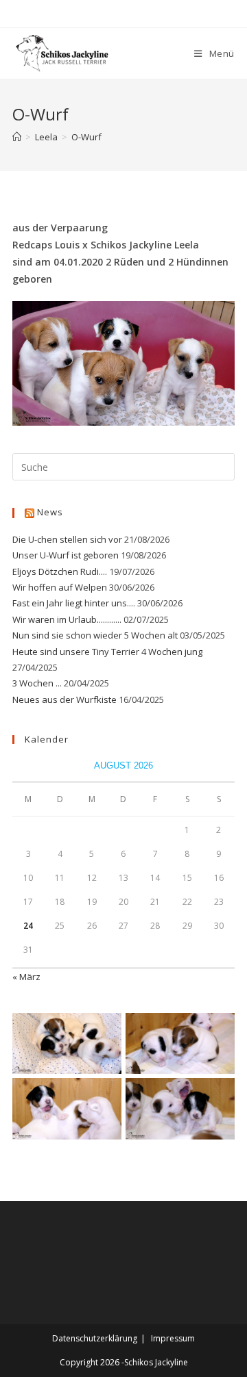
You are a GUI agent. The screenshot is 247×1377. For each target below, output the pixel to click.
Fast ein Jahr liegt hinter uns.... (73, 603)
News (50, 512)
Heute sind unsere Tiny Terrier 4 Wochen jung (107, 651)
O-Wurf (86, 137)
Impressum (173, 1338)
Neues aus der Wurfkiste (64, 699)
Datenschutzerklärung (94, 1338)
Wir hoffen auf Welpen (59, 587)
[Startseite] (16, 137)
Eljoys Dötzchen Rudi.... (59, 571)
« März (26, 976)
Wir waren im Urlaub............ (66, 619)
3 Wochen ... (37, 683)
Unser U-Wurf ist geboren (65, 555)
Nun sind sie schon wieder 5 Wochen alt (95, 635)
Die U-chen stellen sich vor (67, 539)
